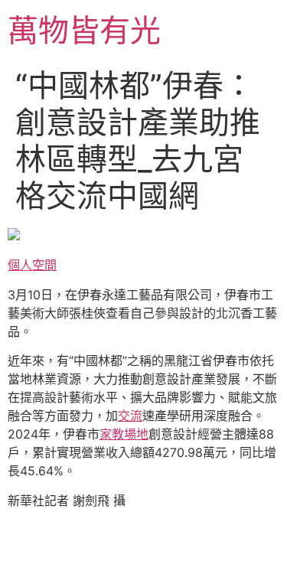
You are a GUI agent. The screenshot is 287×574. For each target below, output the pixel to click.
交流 (130, 415)
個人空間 (32, 264)
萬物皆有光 (84, 30)
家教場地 (123, 434)
